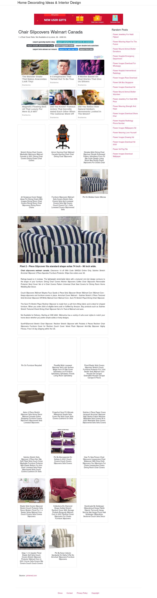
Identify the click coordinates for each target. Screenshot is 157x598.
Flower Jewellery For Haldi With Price (125, 100)
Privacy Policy (82, 593)
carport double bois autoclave (87, 45)
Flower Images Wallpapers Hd (124, 128)
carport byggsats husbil (65, 45)
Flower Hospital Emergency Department (123, 57)
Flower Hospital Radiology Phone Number (123, 121)
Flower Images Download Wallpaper (123, 154)
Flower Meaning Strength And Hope (124, 107)
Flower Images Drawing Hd (123, 137)
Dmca (60, 593)
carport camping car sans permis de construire (75, 42)
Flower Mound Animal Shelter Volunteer (124, 92)
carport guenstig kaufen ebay (44, 42)
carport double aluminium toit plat (40, 45)
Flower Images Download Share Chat (125, 114)
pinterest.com (31, 575)
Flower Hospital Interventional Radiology (124, 71)
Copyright (95, 593)
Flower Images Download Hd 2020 (124, 143)
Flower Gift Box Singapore (123, 82)
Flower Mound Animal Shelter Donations (124, 50)
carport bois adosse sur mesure (45, 49)
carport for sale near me (68, 49)
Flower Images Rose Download (125, 77)
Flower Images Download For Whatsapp (124, 64)
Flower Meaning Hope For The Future (125, 42)
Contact (70, 593)
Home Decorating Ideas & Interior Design (49, 2)
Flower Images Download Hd (124, 87)
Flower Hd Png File (120, 149)
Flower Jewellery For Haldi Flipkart (123, 35)
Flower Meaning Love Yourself (124, 132)
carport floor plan (86, 49)
